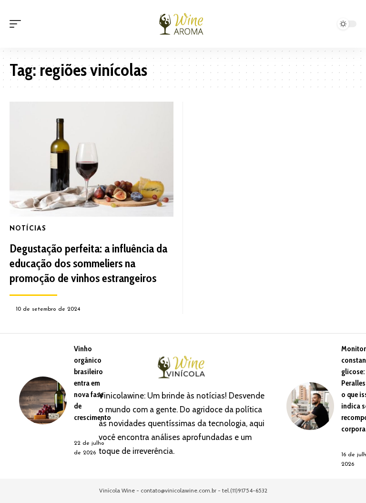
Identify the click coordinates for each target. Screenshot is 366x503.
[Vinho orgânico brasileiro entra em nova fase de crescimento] (43, 400)
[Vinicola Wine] (183, 24)
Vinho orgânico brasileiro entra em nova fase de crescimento (92, 383)
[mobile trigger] (18, 24)
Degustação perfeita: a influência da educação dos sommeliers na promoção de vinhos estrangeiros (88, 263)
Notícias (28, 228)
